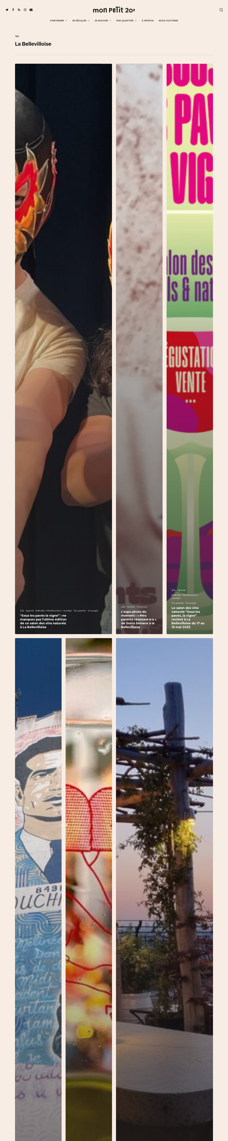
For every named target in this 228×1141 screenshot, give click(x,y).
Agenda (30, 610)
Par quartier (124, 20)
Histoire (131, 606)
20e (22, 610)
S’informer (57, 20)
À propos (148, 20)
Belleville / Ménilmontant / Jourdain (54, 610)
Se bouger (101, 20)
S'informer (142, 606)
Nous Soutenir (168, 20)
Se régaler (79, 20)
